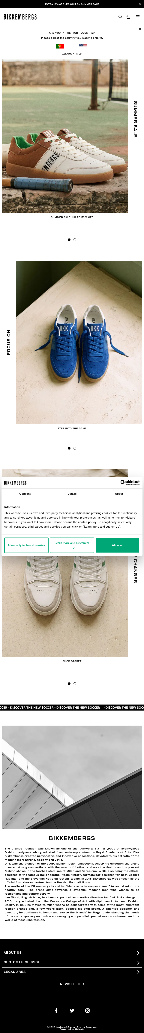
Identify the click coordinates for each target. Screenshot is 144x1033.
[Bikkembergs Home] (22, 17)
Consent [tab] (25, 493)
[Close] (140, 4)
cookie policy (87, 521)
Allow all (117, 545)
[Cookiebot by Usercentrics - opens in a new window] (123, 483)
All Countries (72, 54)
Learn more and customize (72, 542)
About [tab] (119, 493)
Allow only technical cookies (26, 545)
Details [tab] (72, 493)
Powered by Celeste (72, 1029)
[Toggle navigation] (137, 16)
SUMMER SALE (90, 4)
